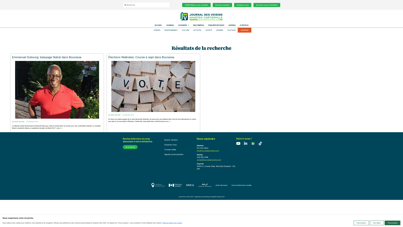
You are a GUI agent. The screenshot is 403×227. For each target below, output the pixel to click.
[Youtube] (238, 143)
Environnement (171, 30)
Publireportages (216, 25)
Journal (170, 25)
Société (208, 30)
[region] (201, 221)
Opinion (157, 30)
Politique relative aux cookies (172, 223)
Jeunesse (244, 30)
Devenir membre (171, 140)
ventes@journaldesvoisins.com (209, 160)
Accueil (158, 25)
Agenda (232, 25)
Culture (185, 30)
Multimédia (198, 25)
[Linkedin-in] (245, 143)
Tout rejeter (377, 223)
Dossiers (182, 25)
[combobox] (146, 5)
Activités (197, 30)
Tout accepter (392, 223)
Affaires (219, 30)
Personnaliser (361, 223)
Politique (231, 30)
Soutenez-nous (170, 145)
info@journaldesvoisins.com (208, 151)
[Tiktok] (260, 143)
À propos (244, 25)
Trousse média (170, 149)
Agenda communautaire (173, 154)
